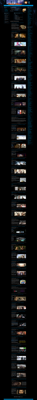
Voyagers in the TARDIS (30, 129)
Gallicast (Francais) (29, 64)
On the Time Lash (29, 89)
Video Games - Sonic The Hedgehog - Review (16, 277)
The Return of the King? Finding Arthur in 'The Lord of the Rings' (18, 387)
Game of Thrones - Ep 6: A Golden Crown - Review (17, 294)
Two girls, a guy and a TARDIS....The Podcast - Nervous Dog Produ (30, 123)
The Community (6, 9)
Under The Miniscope (29, 124)
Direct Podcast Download (13, 228)
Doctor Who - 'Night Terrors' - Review (15, 31)
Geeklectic (29, 69)
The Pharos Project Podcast (30, 93)
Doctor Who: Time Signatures (29, 118)
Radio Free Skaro (29, 17)
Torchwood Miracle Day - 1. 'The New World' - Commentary (18, 311)
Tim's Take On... (29, 19)
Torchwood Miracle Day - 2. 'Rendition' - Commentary (17, 302)
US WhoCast (29, 128)
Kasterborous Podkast (29, 74)
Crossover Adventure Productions (29, 43)
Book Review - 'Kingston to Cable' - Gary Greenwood (17, 22)
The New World (13, 358)
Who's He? (29, 25)
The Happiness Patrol (29, 71)
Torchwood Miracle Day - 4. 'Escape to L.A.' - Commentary (18, 226)
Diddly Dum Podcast (29, 8)
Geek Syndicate (29, 12)
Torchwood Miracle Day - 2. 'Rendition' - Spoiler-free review (18, 353)
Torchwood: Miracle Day (13, 365)
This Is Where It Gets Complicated (29, 116)
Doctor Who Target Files (30, 53)
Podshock (29, 97)
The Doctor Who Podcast (30, 10)
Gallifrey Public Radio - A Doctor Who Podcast (30, 66)
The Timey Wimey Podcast (30, 119)
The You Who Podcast (29, 143)
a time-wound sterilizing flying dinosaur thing (13, 334)
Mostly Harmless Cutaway (30, 14)
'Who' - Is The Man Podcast (30, 136)
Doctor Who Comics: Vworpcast (29, 130)
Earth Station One (29, 59)
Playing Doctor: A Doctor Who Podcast (30, 94)
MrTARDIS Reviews (29, 83)
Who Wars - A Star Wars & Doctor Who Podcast (30, 137)
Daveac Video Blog (29, 44)
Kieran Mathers (12, 215)
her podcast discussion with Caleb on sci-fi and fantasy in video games (15, 348)
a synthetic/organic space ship (13, 334)
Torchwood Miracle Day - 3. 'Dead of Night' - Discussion (17, 260)
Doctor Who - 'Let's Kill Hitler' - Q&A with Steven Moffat (17, 90)
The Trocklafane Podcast (30, 121)
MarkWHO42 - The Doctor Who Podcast (30, 76)
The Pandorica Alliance (30, 92)
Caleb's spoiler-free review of (12, 145)
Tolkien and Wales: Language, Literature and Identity (14, 340)
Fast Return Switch (29, 60)
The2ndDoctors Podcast (30, 115)
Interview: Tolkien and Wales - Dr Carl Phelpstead (17, 336)
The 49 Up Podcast (29, 29)
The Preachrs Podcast (29, 98)
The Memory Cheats (29, 77)
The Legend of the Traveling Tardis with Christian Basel (30, 75)
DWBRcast (29, 57)
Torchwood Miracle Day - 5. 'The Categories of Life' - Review (18, 56)
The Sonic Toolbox (29, 108)
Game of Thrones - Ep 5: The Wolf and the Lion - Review (18, 370)
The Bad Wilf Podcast (29, 38)
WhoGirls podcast (29, 140)
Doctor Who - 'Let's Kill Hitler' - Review (15, 107)
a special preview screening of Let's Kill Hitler (12, 163)
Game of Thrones (14, 177)
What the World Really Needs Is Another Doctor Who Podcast (30, 133)
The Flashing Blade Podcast (30, 62)
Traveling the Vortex (29, 21)
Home (5, 8)
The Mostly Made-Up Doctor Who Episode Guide (30, 82)
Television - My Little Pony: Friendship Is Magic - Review (17, 39)
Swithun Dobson (16, 322)
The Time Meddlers (29, 117)
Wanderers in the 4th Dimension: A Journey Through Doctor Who (29, 131)
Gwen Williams (12, 104)
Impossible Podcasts (29, 73)
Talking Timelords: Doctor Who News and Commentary (30, 111)
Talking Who (29, 112)
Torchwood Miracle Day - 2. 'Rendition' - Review (16, 73)
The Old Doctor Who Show (30, 88)
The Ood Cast (29, 90)
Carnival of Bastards (29, 41)
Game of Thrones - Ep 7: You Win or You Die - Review (17, 243)
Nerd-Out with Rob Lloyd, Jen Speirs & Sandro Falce (30, 85)
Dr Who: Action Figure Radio (30, 33)
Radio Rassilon (29, 100)
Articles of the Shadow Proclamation (29, 37)
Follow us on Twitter (6, 10)
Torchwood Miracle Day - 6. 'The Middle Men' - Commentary (18, 124)
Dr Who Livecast (29, 56)
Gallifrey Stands (29, 67)
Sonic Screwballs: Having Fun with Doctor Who (30, 107)
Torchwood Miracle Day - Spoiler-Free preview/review (17, 319)
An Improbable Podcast (30, 35)
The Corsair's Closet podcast (30, 42)
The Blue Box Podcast (29, 39)
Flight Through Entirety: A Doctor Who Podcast (30, 63)
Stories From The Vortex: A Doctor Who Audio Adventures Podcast (30, 110)
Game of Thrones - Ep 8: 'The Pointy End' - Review (17, 209)
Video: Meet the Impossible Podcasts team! (16, 285)
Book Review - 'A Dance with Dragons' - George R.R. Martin (18, 175)
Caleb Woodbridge (13, 127)
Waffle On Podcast (29, 22)
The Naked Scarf (29, 84)
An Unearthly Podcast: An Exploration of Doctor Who (30, 126)
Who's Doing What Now (30, 138)
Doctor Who (12, 93)
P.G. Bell (13, 220)
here (13, 264)
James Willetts (12, 34)
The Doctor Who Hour (29, 52)
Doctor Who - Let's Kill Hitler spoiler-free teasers (17, 141)
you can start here (17, 180)
